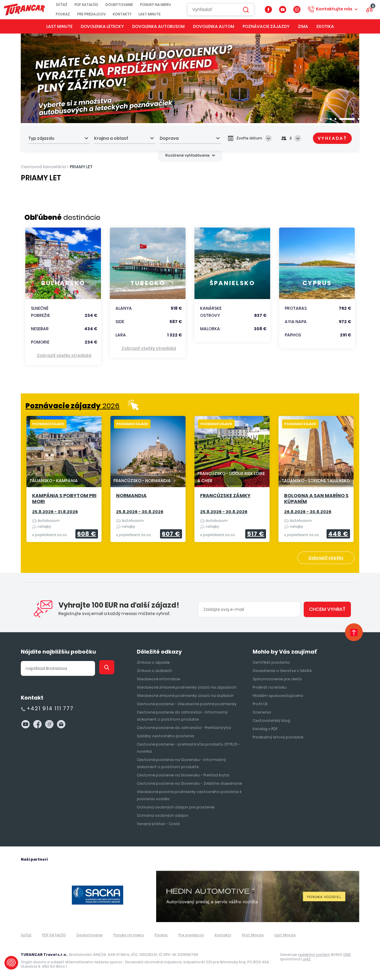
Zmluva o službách (154, 670)
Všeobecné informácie (158, 678)
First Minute (253, 935)
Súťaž (61, 4)
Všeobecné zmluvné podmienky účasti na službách (185, 695)
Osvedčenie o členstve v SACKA (282, 670)
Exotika (325, 26)
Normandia (131, 496)
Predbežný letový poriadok (278, 737)
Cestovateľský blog (271, 720)
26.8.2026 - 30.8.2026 (307, 512)
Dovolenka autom (213, 26)
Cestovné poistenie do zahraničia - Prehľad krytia (184, 727)
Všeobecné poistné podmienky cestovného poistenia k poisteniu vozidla (189, 795)
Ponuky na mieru (155, 4)
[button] (330, 119)
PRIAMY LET (81, 167)
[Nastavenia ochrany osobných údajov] (11, 963)
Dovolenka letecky (102, 26)
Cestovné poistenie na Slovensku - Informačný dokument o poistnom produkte (181, 763)
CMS (347, 954)
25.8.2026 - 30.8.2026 (139, 512)
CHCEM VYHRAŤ (327, 609)
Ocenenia (262, 712)
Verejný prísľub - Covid (158, 823)
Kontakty (122, 14)
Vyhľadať (332, 138)
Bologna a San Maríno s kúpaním (316, 499)
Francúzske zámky (225, 496)
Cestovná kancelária (43, 167)
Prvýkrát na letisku (269, 687)
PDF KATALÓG (86, 4)
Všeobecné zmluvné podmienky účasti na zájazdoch (186, 687)
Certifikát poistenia (271, 662)
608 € (86, 534)
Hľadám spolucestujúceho (278, 695)
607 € (171, 534)
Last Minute (150, 14)
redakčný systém (314, 954)
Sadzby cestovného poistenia (165, 735)
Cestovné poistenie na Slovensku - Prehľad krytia (183, 775)
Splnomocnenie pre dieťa (277, 678)
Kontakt (32, 697)
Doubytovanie (119, 4)
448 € (338, 534)
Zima (303, 26)
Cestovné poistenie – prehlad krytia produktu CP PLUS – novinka (188, 748)
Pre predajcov (91, 14)
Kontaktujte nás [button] (334, 9)
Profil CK (260, 703)
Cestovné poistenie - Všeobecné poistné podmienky (187, 703)
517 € (255, 534)
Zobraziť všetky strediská (64, 355)
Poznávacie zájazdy (266, 26)
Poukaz (63, 14)
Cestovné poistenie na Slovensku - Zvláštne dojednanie (189, 783)
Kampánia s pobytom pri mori (64, 499)
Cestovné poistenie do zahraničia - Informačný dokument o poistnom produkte (182, 716)
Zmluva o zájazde (153, 662)
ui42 (307, 959)
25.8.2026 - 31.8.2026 (55, 512)
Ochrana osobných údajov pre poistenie (176, 807)
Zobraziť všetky (325, 558)
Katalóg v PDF (265, 728)
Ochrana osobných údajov (162, 815)
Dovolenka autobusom (158, 26)
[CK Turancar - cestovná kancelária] (24, 9)
